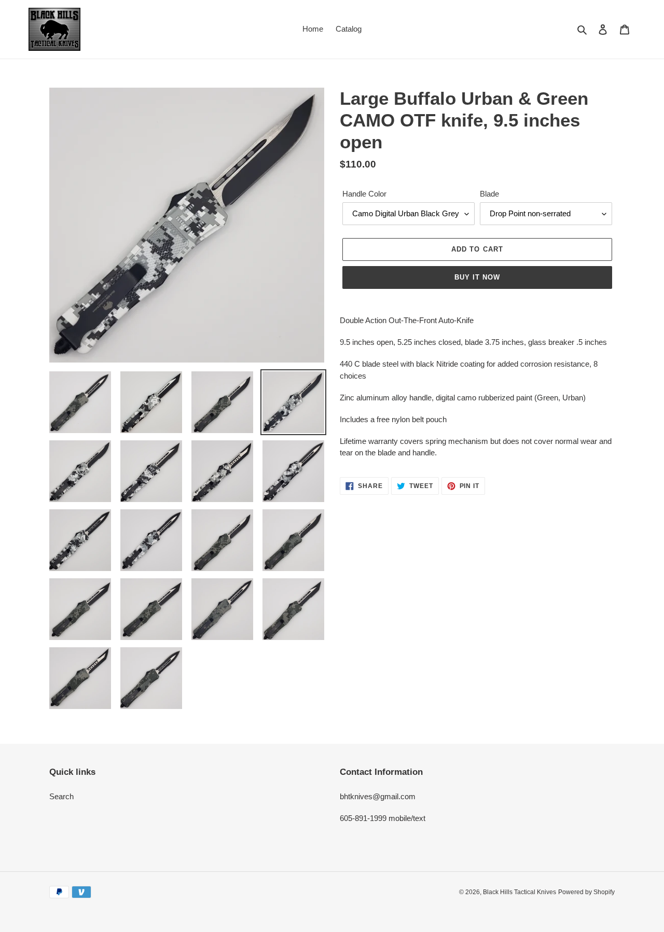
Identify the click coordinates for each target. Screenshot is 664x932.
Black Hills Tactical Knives (519, 892)
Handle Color (364, 193)
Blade (489, 193)
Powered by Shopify (586, 892)
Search (61, 796)
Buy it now (477, 277)
